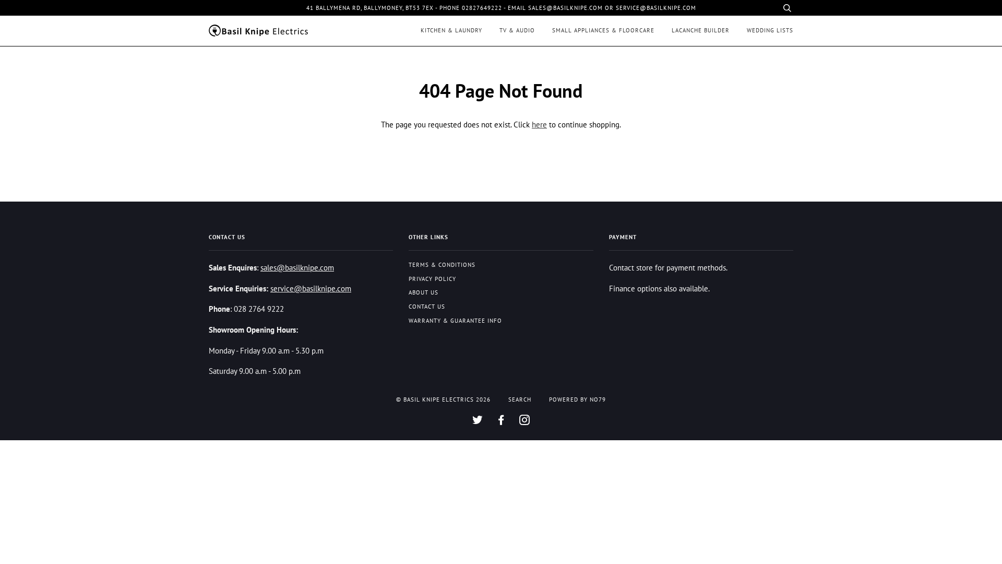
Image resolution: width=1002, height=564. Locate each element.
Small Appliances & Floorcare (603, 30)
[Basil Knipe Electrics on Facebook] (501, 422)
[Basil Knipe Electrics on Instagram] (524, 422)
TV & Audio (517, 30)
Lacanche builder (701, 30)
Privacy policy (432, 279)
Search (519, 399)
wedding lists (770, 30)
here (539, 124)
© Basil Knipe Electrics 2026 (443, 399)
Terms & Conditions (442, 264)
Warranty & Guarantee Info (455, 320)
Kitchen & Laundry (451, 30)
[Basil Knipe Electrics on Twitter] (477, 422)
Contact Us (427, 306)
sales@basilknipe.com (297, 267)
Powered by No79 (577, 399)
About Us (423, 292)
